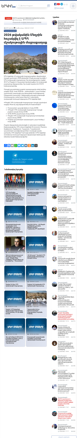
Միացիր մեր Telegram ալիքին (22, 159)
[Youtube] (58, 4)
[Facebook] (55, 4)
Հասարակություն (29, 19)
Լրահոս (56, 17)
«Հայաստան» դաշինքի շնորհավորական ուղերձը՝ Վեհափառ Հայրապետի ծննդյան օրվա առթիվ (27, 18)
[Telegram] (61, 4)
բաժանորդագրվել (19, 162)
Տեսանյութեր (60, 8)
